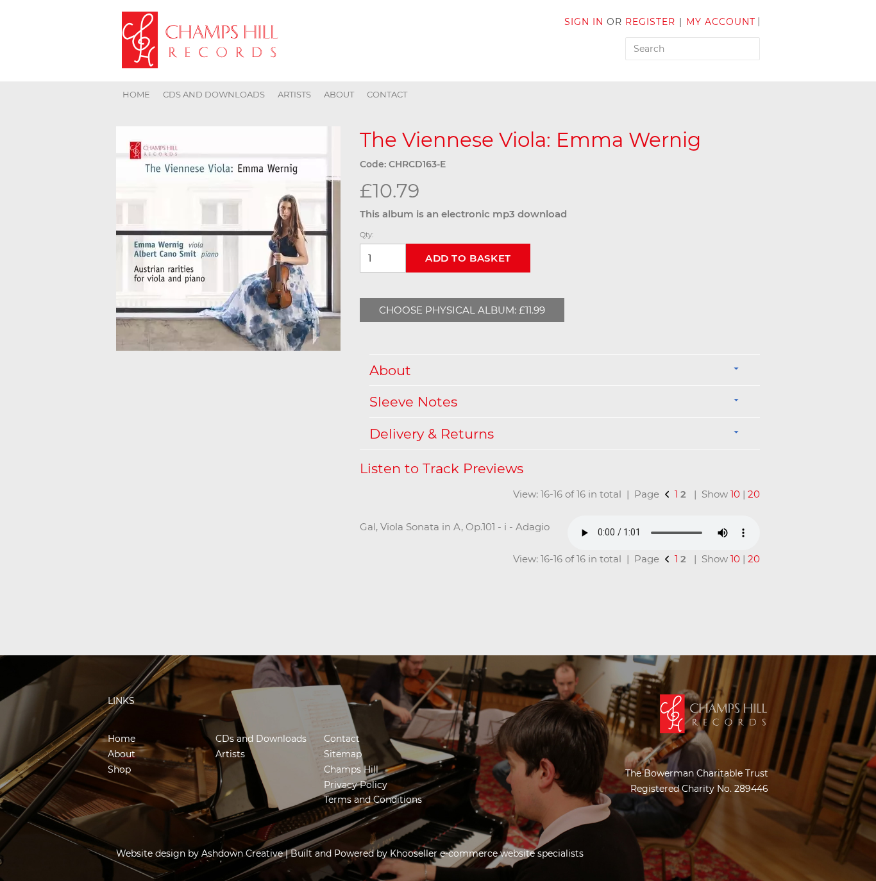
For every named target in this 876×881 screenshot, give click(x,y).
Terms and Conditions (373, 799)
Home (136, 94)
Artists (294, 94)
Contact (387, 94)
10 (735, 494)
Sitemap (343, 754)
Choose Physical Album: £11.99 (462, 310)
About (339, 94)
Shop (119, 769)
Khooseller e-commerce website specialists (487, 853)
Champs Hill (351, 769)
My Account (720, 22)
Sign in (583, 22)
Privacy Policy (355, 785)
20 (754, 494)
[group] (228, 238)
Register (650, 22)
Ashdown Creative (242, 853)
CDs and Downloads (214, 94)
